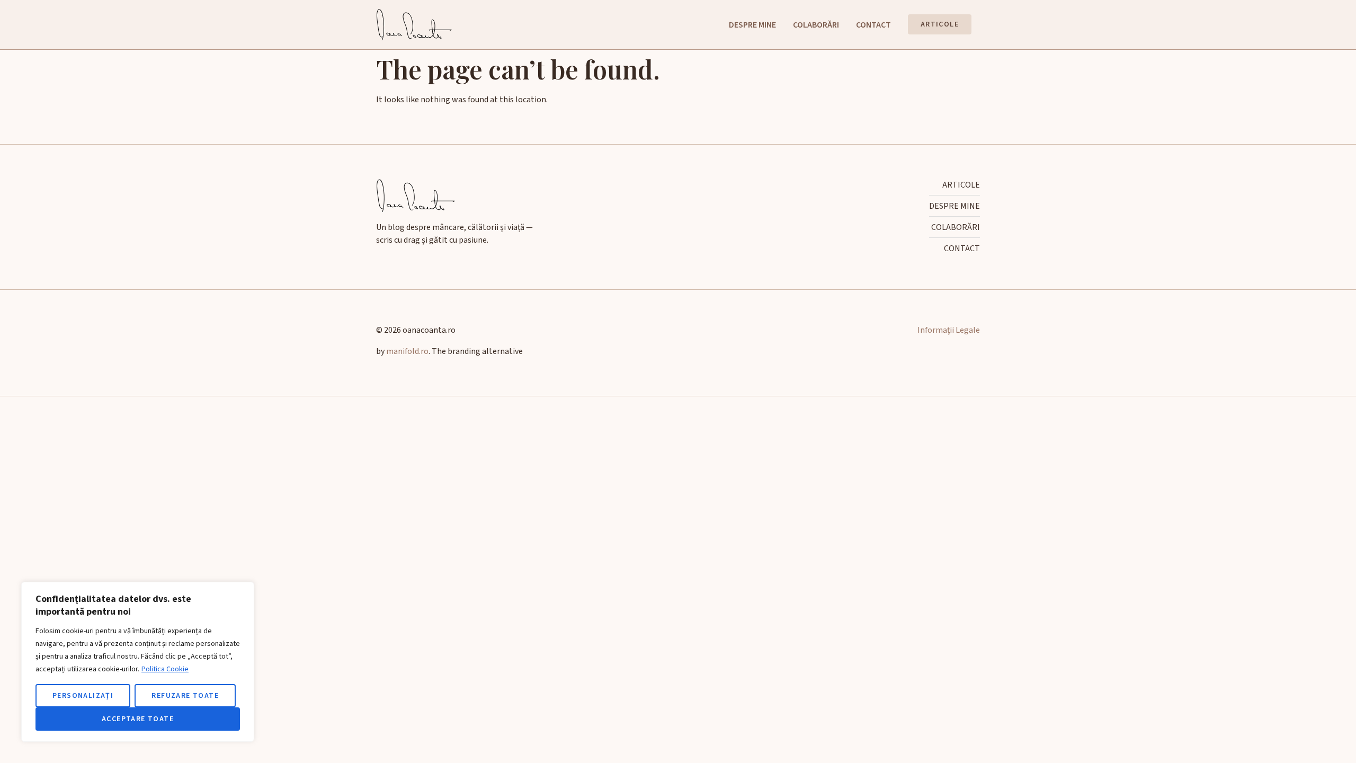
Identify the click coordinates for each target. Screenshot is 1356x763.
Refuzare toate (185, 695)
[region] (137, 662)
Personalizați (82, 695)
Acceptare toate (138, 719)
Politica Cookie (165, 669)
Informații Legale (948, 330)
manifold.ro (407, 351)
